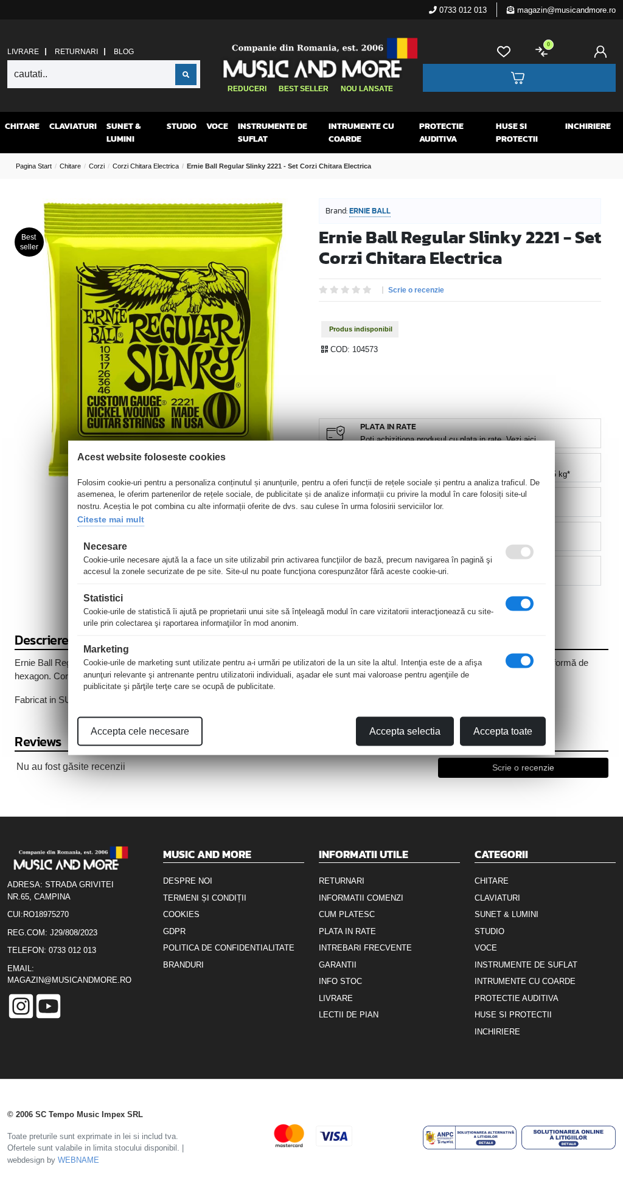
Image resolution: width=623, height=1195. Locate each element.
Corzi (97, 166)
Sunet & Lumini (123, 132)
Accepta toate (502, 731)
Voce (217, 126)
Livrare (23, 51)
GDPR (174, 931)
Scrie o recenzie (416, 290)
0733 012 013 (462, 10)
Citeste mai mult (110, 519)
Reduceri (247, 89)
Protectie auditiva (441, 132)
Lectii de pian (348, 1014)
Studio (182, 126)
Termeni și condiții (204, 897)
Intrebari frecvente (365, 947)
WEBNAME (78, 1160)
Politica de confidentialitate (228, 947)
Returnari (76, 51)
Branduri (183, 964)
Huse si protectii (517, 132)
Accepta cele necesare (140, 731)
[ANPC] (470, 1137)
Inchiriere (588, 126)
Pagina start (34, 166)
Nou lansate (367, 89)
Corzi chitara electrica (146, 166)
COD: (340, 349)
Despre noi (187, 880)
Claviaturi (73, 126)
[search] (186, 74)
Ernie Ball (370, 210)
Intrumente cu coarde (361, 132)
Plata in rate (347, 931)
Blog (124, 51)
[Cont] (603, 51)
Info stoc (340, 981)
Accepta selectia (404, 731)
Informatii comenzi (361, 897)
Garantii (338, 964)
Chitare (22, 126)
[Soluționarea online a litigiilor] (568, 1137)
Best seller (304, 89)
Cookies (181, 914)
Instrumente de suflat (272, 132)
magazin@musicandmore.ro (565, 10)
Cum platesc (347, 914)
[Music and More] (310, 57)
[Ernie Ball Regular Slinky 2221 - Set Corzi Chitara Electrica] (163, 339)
